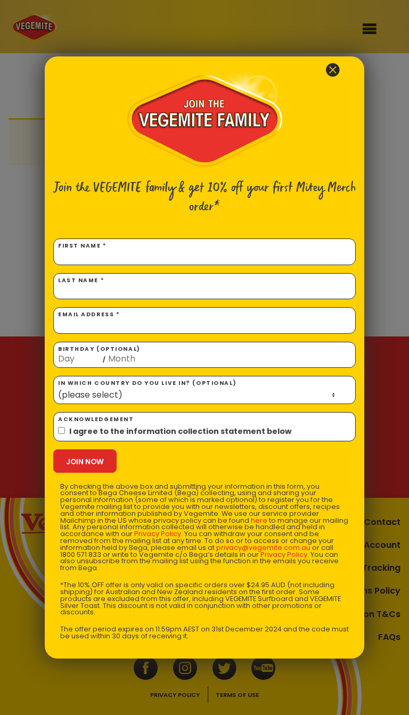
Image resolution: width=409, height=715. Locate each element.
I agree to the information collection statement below (180, 431)
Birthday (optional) (99, 354)
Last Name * (81, 280)
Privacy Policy (157, 533)
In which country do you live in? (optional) (147, 383)
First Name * (82, 246)
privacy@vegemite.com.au (263, 547)
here (259, 520)
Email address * (89, 314)
